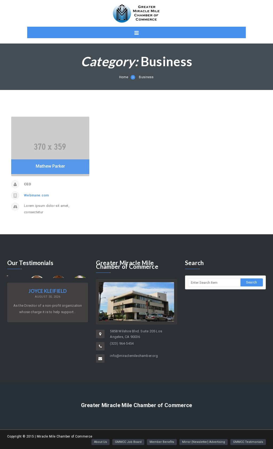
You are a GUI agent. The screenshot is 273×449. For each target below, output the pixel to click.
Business (146, 77)
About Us (100, 442)
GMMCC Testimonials (248, 442)
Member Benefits (162, 442)
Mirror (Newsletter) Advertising (203, 442)
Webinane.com (36, 195)
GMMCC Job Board (128, 442)
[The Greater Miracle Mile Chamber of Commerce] (136, 13)
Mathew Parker (50, 166)
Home (123, 77)
